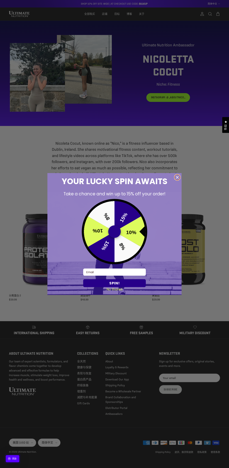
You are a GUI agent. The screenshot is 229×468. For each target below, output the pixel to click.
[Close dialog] (177, 177)
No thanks (115, 289)
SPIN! (114, 283)
